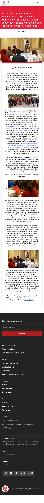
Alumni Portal (7, 406)
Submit (22, 334)
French (28, 130)
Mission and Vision (9, 345)
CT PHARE (6, 370)
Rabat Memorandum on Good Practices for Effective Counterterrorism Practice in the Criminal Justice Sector (22, 145)
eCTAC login (7, 428)
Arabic (16, 130)
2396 (9, 286)
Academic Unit (8, 367)
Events (4, 403)
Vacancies (6, 410)
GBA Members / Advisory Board (14, 353)
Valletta (5, 385)
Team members (8, 349)
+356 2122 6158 (8, 454)
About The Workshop (22, 32)
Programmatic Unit (10, 363)
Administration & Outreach (13, 374)
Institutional (7, 388)
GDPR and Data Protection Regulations (18, 424)
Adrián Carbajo (29, 300)
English (21, 130)
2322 (31, 284)
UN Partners (7, 392)
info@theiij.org (8, 465)
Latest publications (10, 420)
